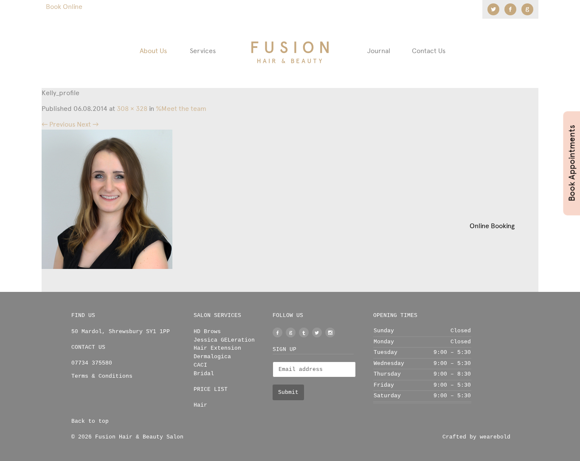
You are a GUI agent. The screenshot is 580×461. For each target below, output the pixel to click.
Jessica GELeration (224, 340)
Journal (378, 51)
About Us (153, 51)
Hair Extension (217, 348)
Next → (88, 124)
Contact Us (428, 51)
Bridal (204, 373)
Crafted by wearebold (476, 437)
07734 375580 (91, 363)
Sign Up (284, 349)
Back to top (90, 421)
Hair (200, 405)
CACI (200, 365)
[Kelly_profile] (107, 199)
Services (203, 51)
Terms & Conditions (101, 376)
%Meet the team (181, 109)
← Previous (58, 124)
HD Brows (207, 331)
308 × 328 (132, 109)
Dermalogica (212, 357)
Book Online (64, 7)
